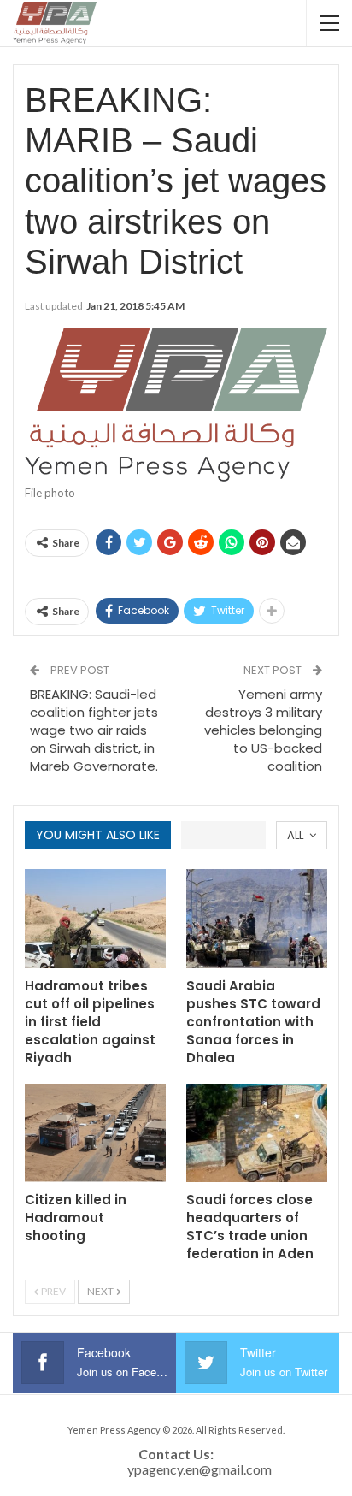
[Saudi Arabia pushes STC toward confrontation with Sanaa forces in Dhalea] (256, 918)
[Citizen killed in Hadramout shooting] (95, 1133)
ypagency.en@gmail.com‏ (199, 1469)
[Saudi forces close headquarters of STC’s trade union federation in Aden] (256, 1133)
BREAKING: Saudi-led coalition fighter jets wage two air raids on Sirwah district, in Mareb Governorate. (94, 730)
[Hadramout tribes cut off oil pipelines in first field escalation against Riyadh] (95, 918)
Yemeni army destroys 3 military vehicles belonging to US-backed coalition (263, 730)
